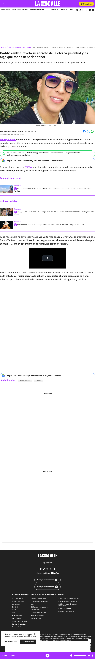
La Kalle (3, 47)
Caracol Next (16, 627)
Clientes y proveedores (38, 613)
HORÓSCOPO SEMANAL (19, 10)
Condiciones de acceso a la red (68, 598)
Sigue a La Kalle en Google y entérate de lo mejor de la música (34, 375)
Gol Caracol (16, 604)
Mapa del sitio (36, 618)
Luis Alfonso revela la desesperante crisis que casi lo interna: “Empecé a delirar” (51, 224)
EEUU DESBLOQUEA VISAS (70, 10)
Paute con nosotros (37, 615)
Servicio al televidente (38, 598)
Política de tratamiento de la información (67, 604)
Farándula (27, 47)
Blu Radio (15, 607)
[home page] (47, 3)
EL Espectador (17, 615)
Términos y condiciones (66, 611)
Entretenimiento (14, 47)
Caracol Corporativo (19, 624)
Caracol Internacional (19, 621)
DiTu (13, 613)
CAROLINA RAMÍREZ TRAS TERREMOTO (44, 10)
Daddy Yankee (8, 139)
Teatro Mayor (16, 618)
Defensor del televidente (39, 601)
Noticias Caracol (17, 598)
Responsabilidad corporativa (68, 601)
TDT (32, 604)
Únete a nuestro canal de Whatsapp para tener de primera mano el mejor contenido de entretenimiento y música (45, 154)
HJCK (14, 610)
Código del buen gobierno (39, 607)
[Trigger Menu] (3, 4)
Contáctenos (35, 610)
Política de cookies (64, 608)
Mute (71, 655)
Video (39, 381)
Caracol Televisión (18, 601)
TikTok (28, 167)
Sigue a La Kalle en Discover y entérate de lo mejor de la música (35, 160)
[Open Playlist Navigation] (92, 655)
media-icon (47, 655)
